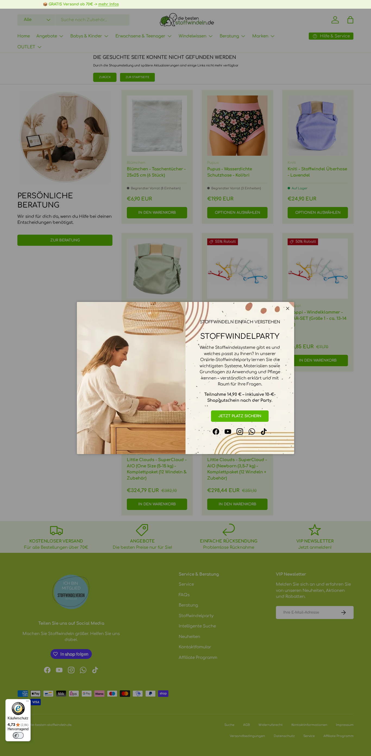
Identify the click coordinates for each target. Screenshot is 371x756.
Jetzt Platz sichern (239, 416)
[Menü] (27, 702)
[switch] (18, 735)
